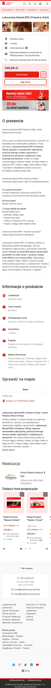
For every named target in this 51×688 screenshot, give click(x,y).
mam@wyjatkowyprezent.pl (27, 594)
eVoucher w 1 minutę (36, 604)
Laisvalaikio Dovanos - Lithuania (17, 645)
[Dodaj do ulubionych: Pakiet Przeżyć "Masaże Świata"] (22, 494)
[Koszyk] (40, 4)
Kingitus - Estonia (10, 639)
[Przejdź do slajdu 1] (21, 549)
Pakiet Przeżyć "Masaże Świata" (11, 518)
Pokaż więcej (8, 449)
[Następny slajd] (46, 549)
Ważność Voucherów (12, 622)
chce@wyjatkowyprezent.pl (27, 589)
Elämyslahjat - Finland (12, 636)
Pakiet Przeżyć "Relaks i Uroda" (35, 518)
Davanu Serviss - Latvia (13, 642)
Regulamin (31, 613)
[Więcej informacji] (26, 47)
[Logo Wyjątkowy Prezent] (8, 4)
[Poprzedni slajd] (4, 549)
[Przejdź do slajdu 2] (25, 549)
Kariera (29, 616)
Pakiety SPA (32, 10)
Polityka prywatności (17, 680)
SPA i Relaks (20, 10)
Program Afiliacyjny (11, 616)
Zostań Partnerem (10, 610)
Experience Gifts (9, 633)
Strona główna (7, 10)
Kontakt (29, 619)
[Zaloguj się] (29, 4)
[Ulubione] (35, 4)
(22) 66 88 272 (27, 578)
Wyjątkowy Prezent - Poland (15, 648)
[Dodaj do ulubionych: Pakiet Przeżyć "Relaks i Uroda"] (45, 494)
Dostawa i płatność (11, 619)
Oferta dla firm (9, 613)
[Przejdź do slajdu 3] (30, 549)
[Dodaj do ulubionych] (43, 75)
